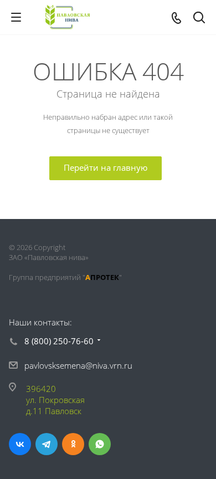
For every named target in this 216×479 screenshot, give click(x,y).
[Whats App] (100, 444)
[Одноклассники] (73, 444)
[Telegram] (46, 444)
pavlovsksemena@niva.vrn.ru (78, 365)
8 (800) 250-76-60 (59, 340)
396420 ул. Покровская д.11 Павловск (55, 399)
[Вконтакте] (20, 444)
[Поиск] (199, 18)
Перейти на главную (105, 167)
